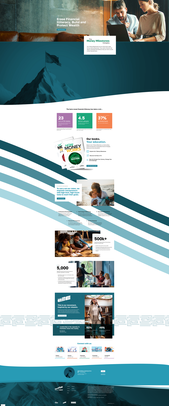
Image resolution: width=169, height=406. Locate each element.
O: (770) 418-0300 (82, 372)
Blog (68, 392)
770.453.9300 (102, 397)
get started (74, 390)
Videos (68, 390)
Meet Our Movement (62, 315)
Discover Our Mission (61, 29)
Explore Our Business (61, 198)
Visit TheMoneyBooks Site (91, 165)
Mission (68, 386)
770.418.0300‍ (104, 395)
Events (73, 388)
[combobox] (3, 405)
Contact (103, 371)
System (68, 388)
